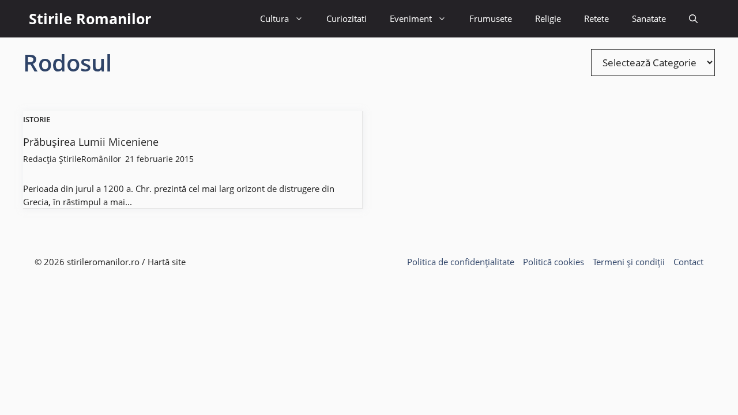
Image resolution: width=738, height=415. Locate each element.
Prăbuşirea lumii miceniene (91, 142)
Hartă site (167, 261)
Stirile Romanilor (90, 18)
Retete (596, 18)
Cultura (274, 18)
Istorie (36, 119)
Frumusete (490, 18)
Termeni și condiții (629, 261)
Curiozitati (346, 18)
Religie (548, 18)
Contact (688, 261)
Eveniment (411, 18)
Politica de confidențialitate (460, 261)
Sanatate (649, 18)
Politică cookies (553, 261)
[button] (693, 18)
